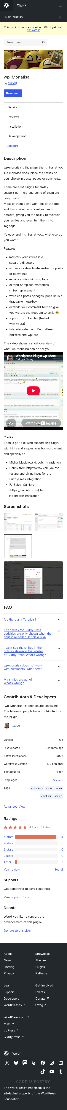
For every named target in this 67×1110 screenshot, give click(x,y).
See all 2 (58, 780)
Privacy (9, 973)
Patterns (41, 973)
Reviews (13, 117)
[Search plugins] (43, 42)
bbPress (11, 1030)
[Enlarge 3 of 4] (27, 539)
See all (58, 869)
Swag (41, 1005)
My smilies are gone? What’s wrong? (18, 681)
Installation (15, 126)
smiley (58, 796)
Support (12, 146)
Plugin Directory (13, 16)
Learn (7, 985)
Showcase (42, 954)
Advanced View (14, 806)
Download (12, 93)
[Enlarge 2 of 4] (58, 517)
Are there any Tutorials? (20, 619)
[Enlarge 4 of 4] (58, 566)
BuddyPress (14, 1037)
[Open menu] (61, 5)
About (8, 954)
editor (49, 788)
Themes (40, 960)
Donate (42, 998)
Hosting (9, 967)
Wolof (16, 1053)
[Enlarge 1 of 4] (27, 517)
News (8, 960)
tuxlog (12, 83)
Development (17, 136)
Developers (11, 998)
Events (40, 992)
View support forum (17, 897)
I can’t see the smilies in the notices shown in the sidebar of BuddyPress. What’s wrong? (25, 651)
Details (12, 107)
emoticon (46, 796)
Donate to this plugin (18, 930)
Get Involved (44, 985)
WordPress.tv (15, 1005)
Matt (9, 1024)
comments (37, 788)
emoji (59, 788)
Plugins (40, 967)
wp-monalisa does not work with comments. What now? (23, 667)
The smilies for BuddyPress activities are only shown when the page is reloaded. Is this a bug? (28, 633)
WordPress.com (16, 1017)
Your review (12, 869)
